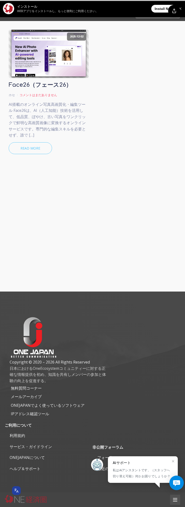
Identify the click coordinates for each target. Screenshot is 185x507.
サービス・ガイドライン (31, 446)
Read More (30, 148)
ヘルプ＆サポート (25, 468)
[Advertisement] (92, 239)
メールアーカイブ (26, 396)
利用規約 (17, 435)
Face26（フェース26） (40, 85)
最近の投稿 (107, 468)
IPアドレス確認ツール (30, 413)
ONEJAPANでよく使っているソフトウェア (48, 405)
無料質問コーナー (26, 388)
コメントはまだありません (38, 95)
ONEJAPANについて (27, 457)
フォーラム (107, 457)
